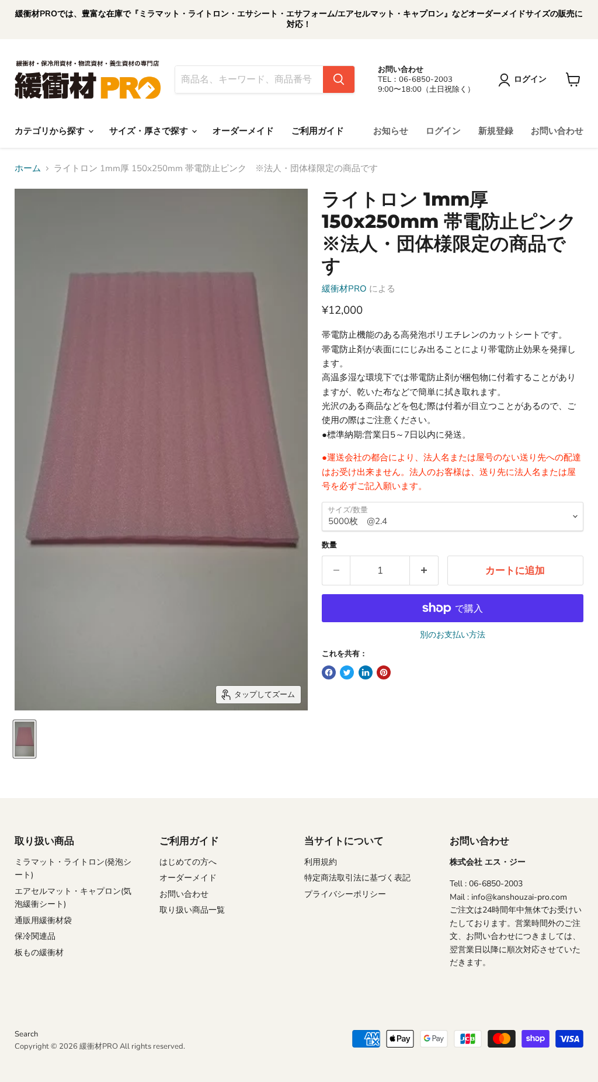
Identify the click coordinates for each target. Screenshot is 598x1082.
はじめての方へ (188, 862)
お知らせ (390, 131)
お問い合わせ (557, 131)
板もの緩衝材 (39, 952)
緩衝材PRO (344, 288)
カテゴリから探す (51, 131)
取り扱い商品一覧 (192, 909)
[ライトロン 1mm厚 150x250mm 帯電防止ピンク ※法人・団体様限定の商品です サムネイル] (24, 739)
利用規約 (320, 862)
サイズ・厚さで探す (149, 131)
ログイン (443, 131)
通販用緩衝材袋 (43, 920)
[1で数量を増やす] (424, 570)
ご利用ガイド (317, 131)
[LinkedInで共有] (366, 672)
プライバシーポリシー (345, 894)
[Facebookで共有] (329, 672)
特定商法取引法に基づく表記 (357, 877)
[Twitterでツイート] (347, 672)
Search (26, 1034)
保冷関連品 (35, 936)
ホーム (28, 169)
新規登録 (495, 131)
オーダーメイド (243, 131)
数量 (329, 545)
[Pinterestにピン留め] (384, 672)
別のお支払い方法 (452, 635)
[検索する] (338, 79)
